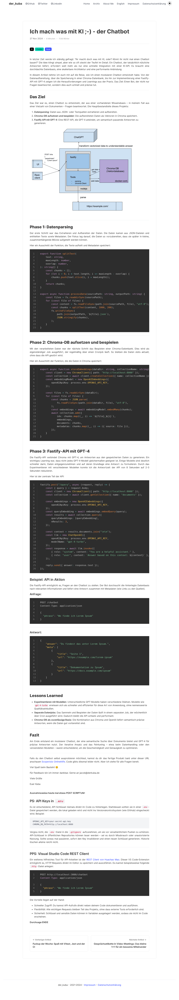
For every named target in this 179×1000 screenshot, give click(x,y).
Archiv (96, 3)
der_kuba (15, 3)
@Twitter (43, 3)
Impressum (133, 3)
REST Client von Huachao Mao (102, 859)
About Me (108, 3)
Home (86, 3)
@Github (30, 3)
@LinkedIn (56, 3)
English (120, 3)
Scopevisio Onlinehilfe (53, 761)
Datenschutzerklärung (154, 3)
